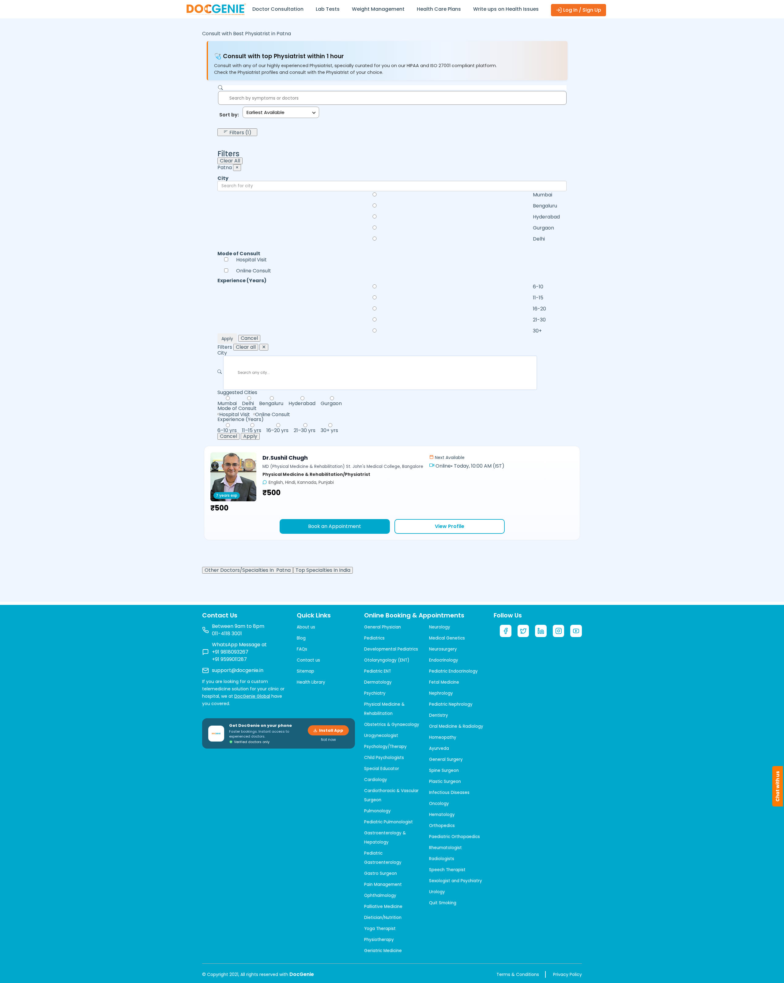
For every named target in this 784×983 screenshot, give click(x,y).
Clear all (246, 347)
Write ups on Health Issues (506, 9)
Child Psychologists (384, 758)
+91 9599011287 (229, 659)
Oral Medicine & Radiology (456, 726)
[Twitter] (523, 631)
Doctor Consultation (277, 9)
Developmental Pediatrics (391, 649)
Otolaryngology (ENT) (386, 660)
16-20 (539, 308)
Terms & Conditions (517, 974)
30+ (537, 330)
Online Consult (253, 270)
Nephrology (441, 693)
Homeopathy (442, 737)
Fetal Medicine (444, 682)
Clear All (230, 161)
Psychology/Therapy (385, 747)
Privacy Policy (567, 974)
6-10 (538, 286)
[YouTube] (576, 631)
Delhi (539, 239)
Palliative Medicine (383, 906)
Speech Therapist (447, 870)
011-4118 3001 (227, 633)
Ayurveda (439, 748)
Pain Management (383, 884)
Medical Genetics (447, 638)
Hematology (442, 815)
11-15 (538, 297)
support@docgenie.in (237, 670)
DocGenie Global (252, 696)
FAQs (302, 649)
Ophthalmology (380, 895)
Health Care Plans (439, 9)
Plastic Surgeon (445, 781)
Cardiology (375, 780)
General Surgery (446, 759)
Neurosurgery (443, 649)
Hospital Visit (251, 259)
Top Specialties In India (323, 570)
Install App (331, 730)
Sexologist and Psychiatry (455, 881)
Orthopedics (442, 826)
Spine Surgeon (444, 770)
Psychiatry (375, 693)
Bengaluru (545, 205)
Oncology (439, 804)
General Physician (382, 627)
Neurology (439, 627)
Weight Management (378, 9)
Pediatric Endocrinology (453, 671)
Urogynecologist (381, 735)
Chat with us (778, 786)
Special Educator (381, 769)
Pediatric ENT (377, 671)
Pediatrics (374, 638)
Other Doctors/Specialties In (248, 570)
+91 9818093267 (230, 651)
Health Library (311, 682)
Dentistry (438, 715)
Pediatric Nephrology (451, 704)
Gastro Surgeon (380, 873)
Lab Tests (328, 9)
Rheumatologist (445, 848)
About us (306, 627)
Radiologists (441, 859)
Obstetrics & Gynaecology (391, 724)
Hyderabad (546, 216)
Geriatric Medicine (383, 951)
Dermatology (378, 682)
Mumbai (542, 194)
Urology (437, 892)
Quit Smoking (442, 903)
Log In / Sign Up (581, 9)
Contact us (308, 660)
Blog (301, 638)
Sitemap (305, 671)
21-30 (539, 319)
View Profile (449, 526)
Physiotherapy (379, 940)
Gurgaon (543, 228)
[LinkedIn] (541, 631)
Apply (227, 339)
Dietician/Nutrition (382, 917)
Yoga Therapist (380, 929)
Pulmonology (377, 811)
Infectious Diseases (449, 792)
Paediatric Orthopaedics (454, 837)
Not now (328, 740)
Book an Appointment (334, 526)
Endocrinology (443, 660)
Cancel (249, 338)
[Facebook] (505, 631)
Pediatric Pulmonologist (388, 822)
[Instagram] (558, 631)
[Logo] (216, 8)
